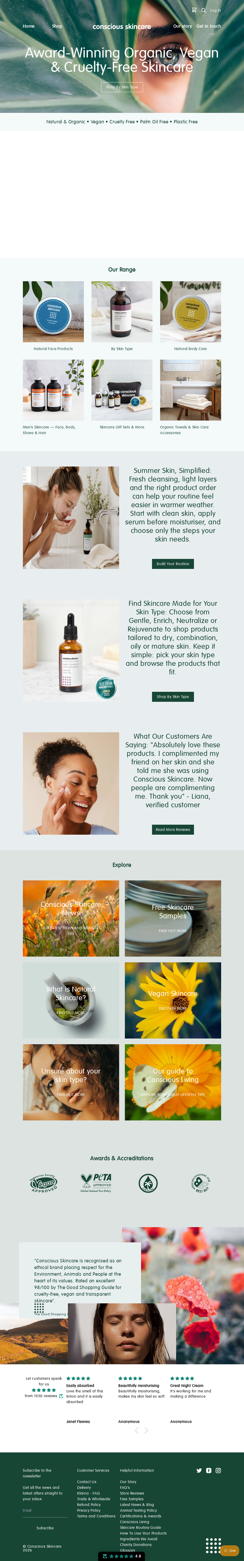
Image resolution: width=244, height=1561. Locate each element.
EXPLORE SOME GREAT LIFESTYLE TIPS (172, 1094)
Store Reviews (132, 1493)
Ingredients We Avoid (139, 1539)
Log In (215, 10)
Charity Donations (136, 1544)
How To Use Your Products (143, 1533)
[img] (43, 1390)
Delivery (84, 1487)
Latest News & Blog (137, 1504)
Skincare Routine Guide (140, 1527)
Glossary (127, 1550)
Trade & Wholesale (93, 1499)
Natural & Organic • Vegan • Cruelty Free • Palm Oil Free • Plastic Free (122, 122)
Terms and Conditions (96, 1516)
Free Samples (132, 1499)
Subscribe (45, 1528)
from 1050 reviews (41, 1396)
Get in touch (209, 26)
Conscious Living (134, 1522)
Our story (182, 26)
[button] (137, 1430)
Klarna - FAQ (88, 1493)
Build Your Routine (173, 564)
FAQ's (125, 1487)
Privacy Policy (89, 1510)
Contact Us (87, 1482)
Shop (57, 26)
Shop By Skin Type (122, 87)
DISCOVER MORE (173, 1008)
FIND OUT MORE (173, 931)
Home (29, 26)
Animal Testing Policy (138, 1510)
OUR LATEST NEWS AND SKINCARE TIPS (70, 931)
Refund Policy (89, 1504)
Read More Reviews (173, 829)
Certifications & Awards (140, 1516)
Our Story (128, 1482)
